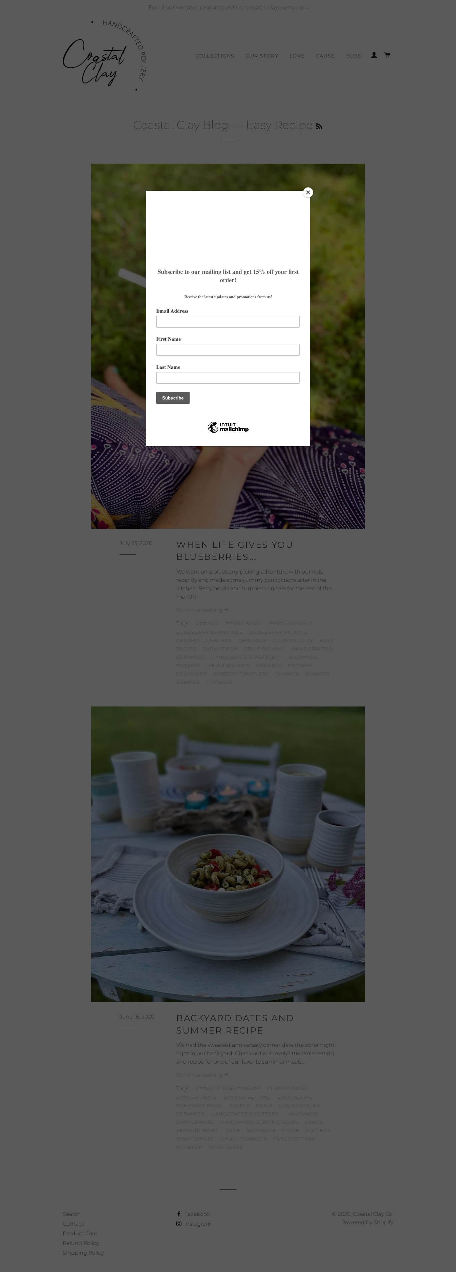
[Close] (308, 192)
